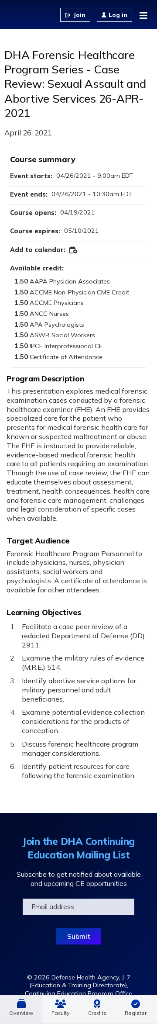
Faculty (60, 1013)
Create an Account (75, 15)
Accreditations (97, 1009)
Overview (21, 1013)
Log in (118, 15)
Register (136, 1013)
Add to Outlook (73, 250)
